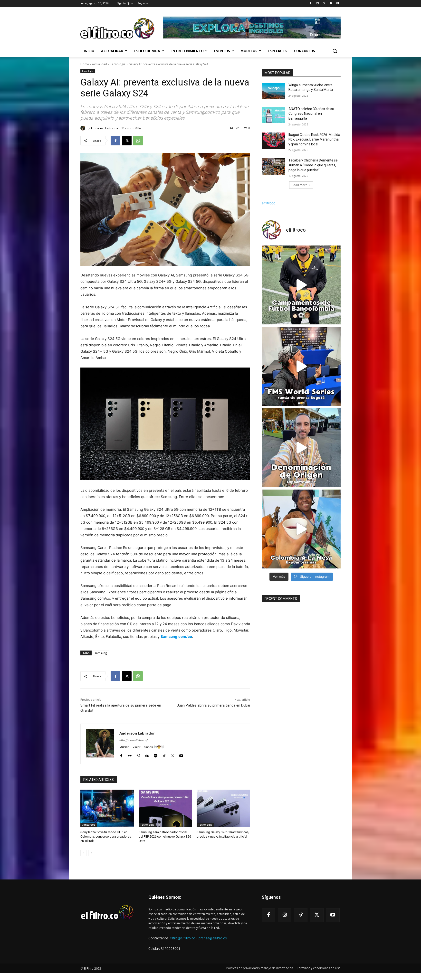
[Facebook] (311, 3)
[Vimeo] (331, 3)
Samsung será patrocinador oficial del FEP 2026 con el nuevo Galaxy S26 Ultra (165, 836)
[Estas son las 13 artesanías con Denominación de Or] (301, 447)
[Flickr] (130, 754)
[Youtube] (338, 3)
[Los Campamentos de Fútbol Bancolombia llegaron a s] (301, 285)
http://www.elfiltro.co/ (133, 740)
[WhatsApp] (138, 140)
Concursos (88, 824)
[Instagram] (317, 3)
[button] (335, 51)
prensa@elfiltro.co (213, 938)
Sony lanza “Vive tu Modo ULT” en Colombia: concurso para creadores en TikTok (105, 836)
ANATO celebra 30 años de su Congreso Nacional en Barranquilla (311, 113)
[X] (324, 3)
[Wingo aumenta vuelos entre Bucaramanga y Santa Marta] (273, 91)
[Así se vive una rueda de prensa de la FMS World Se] (301, 366)
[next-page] (91, 853)
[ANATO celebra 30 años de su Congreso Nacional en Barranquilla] (273, 115)
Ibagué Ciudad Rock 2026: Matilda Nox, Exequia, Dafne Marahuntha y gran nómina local (314, 139)
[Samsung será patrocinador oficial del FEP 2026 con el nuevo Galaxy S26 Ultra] (165, 808)
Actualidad (99, 64)
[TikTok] (164, 754)
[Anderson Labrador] (83, 128)
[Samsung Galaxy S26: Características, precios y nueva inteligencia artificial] (223, 808)
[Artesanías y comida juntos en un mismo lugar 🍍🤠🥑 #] (301, 529)
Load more (299, 185)
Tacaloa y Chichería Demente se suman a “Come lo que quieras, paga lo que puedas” (313, 165)
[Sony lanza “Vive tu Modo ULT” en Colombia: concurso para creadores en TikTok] (107, 808)
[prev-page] (83, 853)
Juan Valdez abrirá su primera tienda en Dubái (213, 705)
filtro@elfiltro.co (182, 938)
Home (84, 64)
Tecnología (117, 64)
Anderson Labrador (104, 128)
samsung (101, 653)
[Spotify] (155, 754)
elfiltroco (268, 203)
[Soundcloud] (147, 754)
